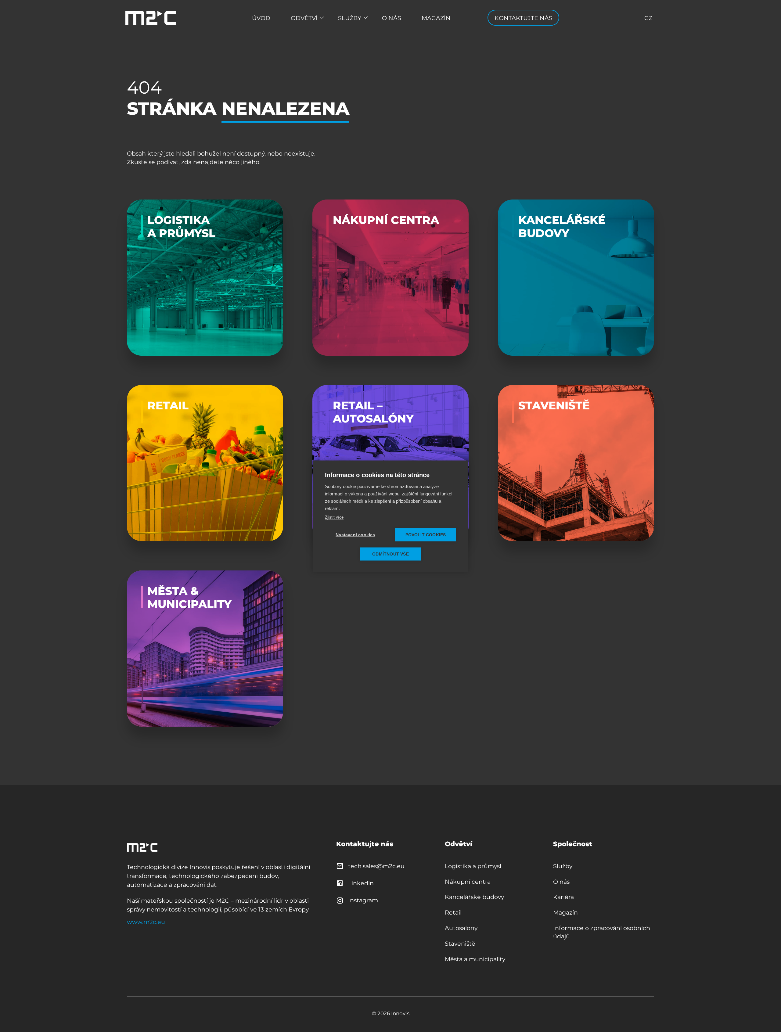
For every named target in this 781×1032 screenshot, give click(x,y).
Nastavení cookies (355, 534)
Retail (453, 912)
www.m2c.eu (146, 922)
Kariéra (563, 897)
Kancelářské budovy (474, 897)
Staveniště (460, 943)
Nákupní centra (468, 881)
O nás (391, 18)
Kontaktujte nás (523, 18)
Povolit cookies (425, 534)
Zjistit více (334, 517)
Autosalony (461, 928)
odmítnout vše (390, 554)
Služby (349, 18)
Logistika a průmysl (473, 866)
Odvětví (304, 18)
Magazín (436, 18)
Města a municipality (475, 959)
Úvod (261, 18)
